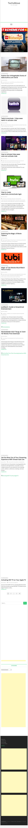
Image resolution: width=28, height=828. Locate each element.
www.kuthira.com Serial (8, 83)
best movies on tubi (6, 274)
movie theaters (15, 241)
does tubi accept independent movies (17, 274)
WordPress (19, 821)
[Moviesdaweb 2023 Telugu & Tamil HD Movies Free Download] (14, 327)
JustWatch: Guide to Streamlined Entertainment (12, 308)
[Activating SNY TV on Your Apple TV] (14, 525)
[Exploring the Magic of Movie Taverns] (14, 222)
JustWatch (4, 313)
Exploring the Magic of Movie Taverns (11, 234)
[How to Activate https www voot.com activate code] (14, 143)
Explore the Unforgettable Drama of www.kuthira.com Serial (13, 76)
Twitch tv (11, 126)
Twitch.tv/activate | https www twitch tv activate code (12, 119)
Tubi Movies (17, 276)
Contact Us (3, 740)
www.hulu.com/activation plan (9, 201)
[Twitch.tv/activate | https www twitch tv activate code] (14, 105)
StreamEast (16, 462)
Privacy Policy (4, 743)
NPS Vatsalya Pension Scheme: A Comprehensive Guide (12, 45)
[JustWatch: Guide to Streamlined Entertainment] (14, 295)
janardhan (4, 462)
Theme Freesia (13, 821)
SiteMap (3, 745)
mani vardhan (6, 48)
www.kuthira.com (6, 82)
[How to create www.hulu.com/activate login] (14, 181)
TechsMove (14, 3)
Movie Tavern (9, 241)
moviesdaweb (5, 338)
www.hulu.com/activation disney (9, 200)
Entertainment (4, 73)
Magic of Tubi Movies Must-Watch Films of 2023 (13, 268)
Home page (3, 742)
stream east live (11, 462)
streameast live (21, 462)
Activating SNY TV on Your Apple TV (13, 580)
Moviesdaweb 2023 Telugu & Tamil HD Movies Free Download (13, 333)
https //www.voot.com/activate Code (9, 160)
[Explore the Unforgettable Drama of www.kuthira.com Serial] (14, 64)
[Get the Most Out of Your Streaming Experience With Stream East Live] (14, 403)
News (3, 42)
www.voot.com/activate (15, 162)
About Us (3, 739)
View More (5, 50)
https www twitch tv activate (17, 124)
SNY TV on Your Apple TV (13, 582)
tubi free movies (12, 276)
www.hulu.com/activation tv (20, 201)
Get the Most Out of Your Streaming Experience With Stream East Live (13, 458)
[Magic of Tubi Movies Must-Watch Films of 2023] (14, 258)
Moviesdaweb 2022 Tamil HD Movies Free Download (12, 339)
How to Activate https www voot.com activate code (10, 155)
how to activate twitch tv (7, 124)
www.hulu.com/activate (7, 198)
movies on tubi (6, 276)
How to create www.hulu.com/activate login (11, 193)
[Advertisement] (14, 13)
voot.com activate (7, 162)
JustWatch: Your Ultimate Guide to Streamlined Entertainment (12, 314)
